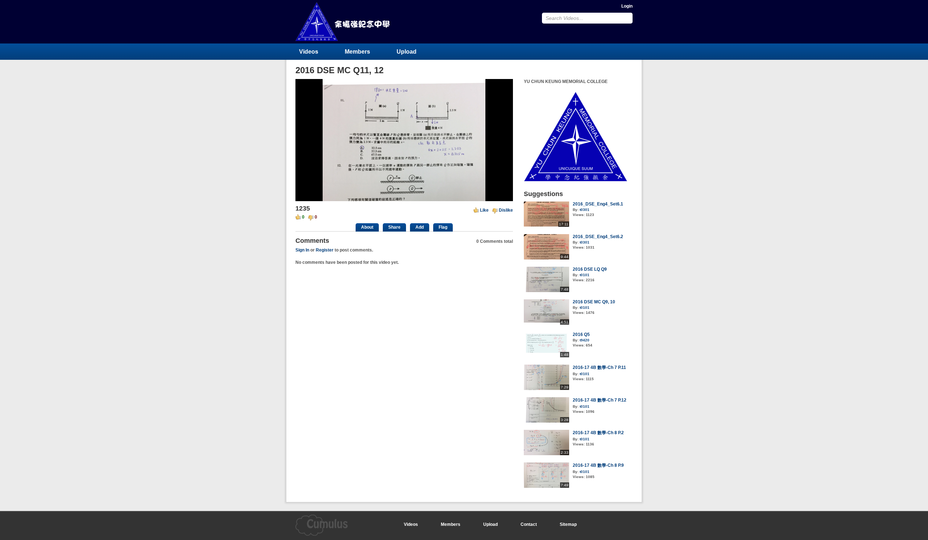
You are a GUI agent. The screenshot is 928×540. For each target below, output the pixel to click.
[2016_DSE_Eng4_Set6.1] (546, 225)
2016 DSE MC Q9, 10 (594, 301)
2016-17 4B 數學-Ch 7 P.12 (599, 400)
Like (484, 210)
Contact (529, 524)
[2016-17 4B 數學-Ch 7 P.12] (546, 421)
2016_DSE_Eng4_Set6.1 (598, 204)
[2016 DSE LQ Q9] (546, 290)
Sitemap (568, 524)
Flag (443, 227)
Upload (407, 52)
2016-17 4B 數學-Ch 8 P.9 (598, 465)
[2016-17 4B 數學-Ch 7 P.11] (546, 388)
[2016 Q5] (546, 355)
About (367, 227)
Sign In (302, 250)
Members (357, 52)
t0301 (584, 210)
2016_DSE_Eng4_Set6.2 (598, 236)
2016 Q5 (581, 334)
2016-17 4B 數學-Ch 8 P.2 (598, 432)
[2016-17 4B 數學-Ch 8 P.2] (546, 453)
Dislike (506, 210)
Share (394, 227)
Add (419, 227)
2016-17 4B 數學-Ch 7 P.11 (599, 367)
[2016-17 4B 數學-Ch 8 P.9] (546, 486)
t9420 (584, 340)
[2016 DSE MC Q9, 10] (546, 323)
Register (325, 250)
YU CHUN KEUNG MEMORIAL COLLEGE (343, 21)
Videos (308, 52)
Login (627, 6)
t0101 (584, 275)
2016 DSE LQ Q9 (590, 269)
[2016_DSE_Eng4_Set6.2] (546, 258)
